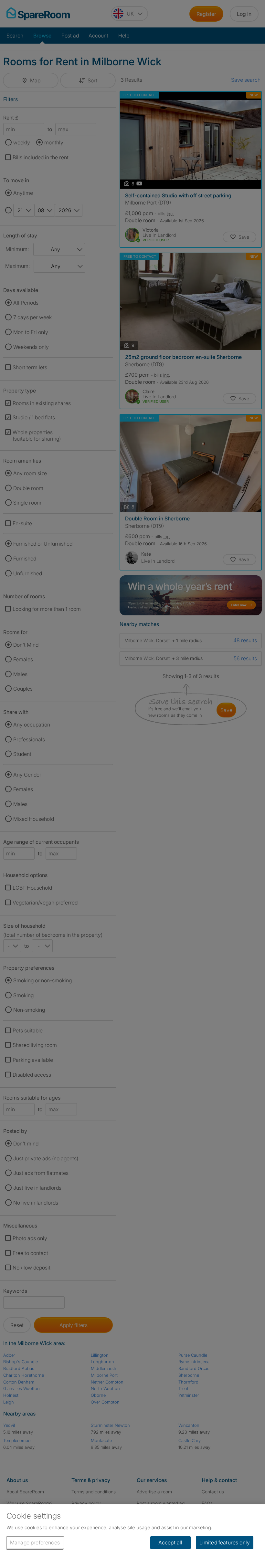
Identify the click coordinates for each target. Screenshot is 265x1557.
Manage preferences (35, 1542)
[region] (132, 1530)
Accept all (170, 1542)
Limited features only (224, 1542)
